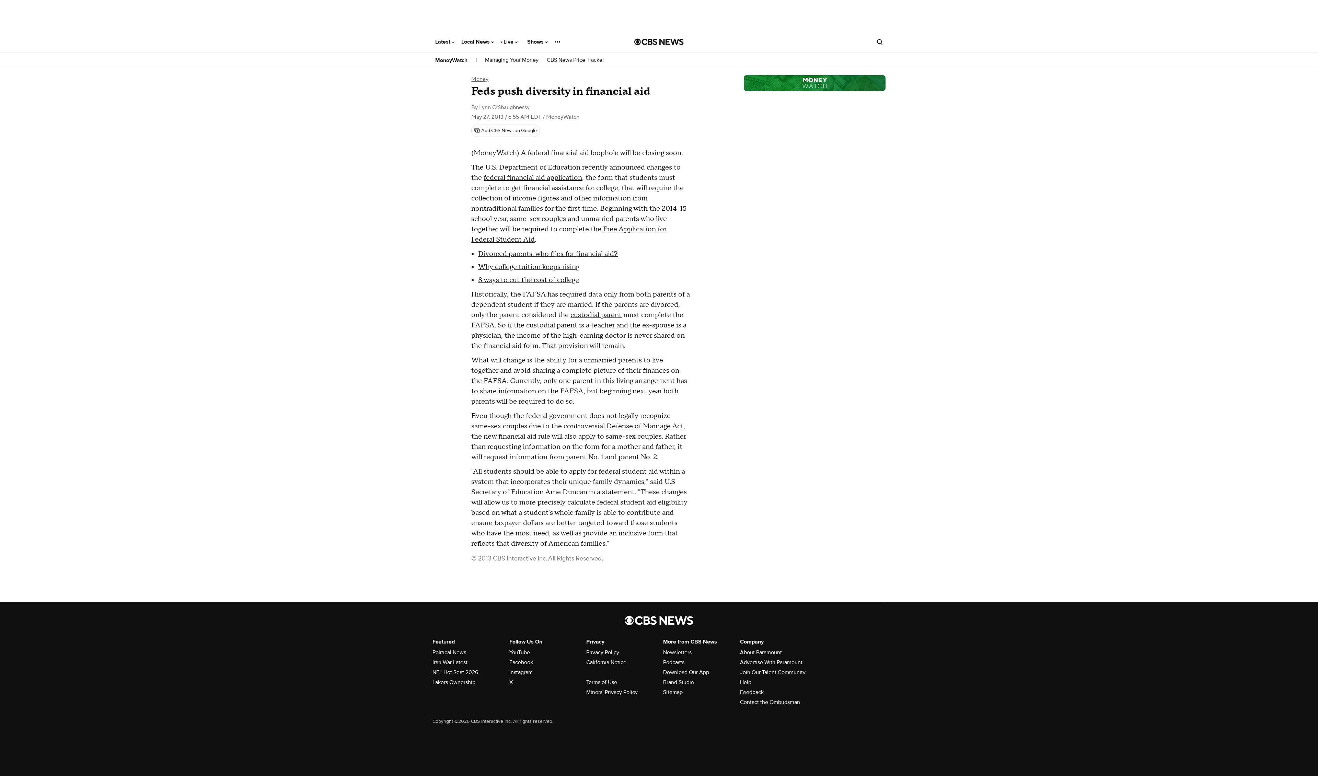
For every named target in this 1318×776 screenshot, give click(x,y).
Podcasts (673, 662)
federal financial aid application (533, 177)
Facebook (521, 662)
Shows (536, 42)
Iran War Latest (449, 662)
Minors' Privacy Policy (612, 692)
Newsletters (677, 652)
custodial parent (596, 315)
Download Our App (686, 672)
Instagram (521, 672)
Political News (449, 652)
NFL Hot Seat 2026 (455, 672)
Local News (476, 42)
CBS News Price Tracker (575, 60)
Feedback (752, 692)
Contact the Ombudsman (770, 702)
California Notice (606, 662)
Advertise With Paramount (771, 662)
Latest (443, 42)
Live (509, 41)
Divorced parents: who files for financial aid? (548, 254)
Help (745, 682)
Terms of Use (601, 682)
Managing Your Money (512, 60)
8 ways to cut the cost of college (528, 280)
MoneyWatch (451, 60)
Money (479, 79)
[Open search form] (880, 42)
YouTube (519, 652)
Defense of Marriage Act (644, 426)
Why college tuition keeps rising (528, 267)
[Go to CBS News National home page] (659, 41)
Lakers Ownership (453, 682)
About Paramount (761, 652)
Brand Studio (678, 682)
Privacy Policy (602, 652)
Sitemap (673, 692)
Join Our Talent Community (773, 672)
